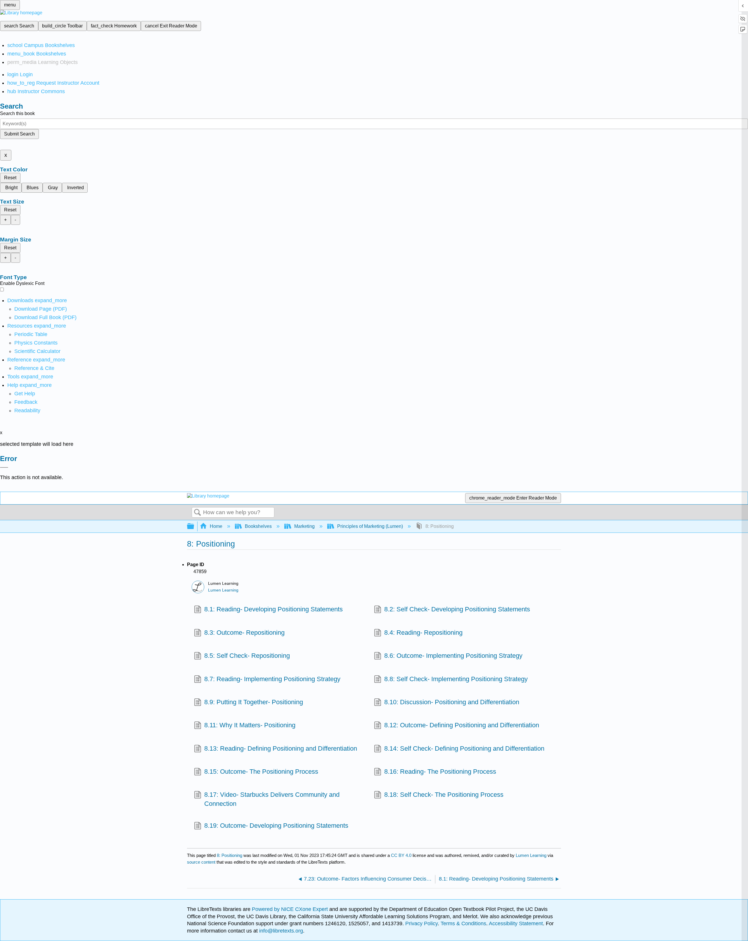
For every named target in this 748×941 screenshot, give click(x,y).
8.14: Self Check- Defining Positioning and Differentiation (464, 748)
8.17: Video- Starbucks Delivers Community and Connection (272, 799)
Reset (10, 177)
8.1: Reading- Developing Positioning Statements (273, 609)
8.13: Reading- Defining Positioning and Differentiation (280, 748)
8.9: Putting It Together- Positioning (253, 702)
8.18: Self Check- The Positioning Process (443, 794)
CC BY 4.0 (401, 855)
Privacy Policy (421, 923)
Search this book (17, 113)
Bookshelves (258, 526)
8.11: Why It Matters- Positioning (249, 725)
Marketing (304, 526)
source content (201, 862)
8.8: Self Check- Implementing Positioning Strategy (456, 679)
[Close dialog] (4, 467)
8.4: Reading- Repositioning (423, 632)
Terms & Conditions (463, 923)
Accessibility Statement (516, 923)
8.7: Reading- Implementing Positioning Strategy (272, 679)
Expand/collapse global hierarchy (194, 526)
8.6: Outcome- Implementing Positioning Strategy (453, 655)
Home (216, 526)
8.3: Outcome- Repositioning (244, 632)
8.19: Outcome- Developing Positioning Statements (276, 825)
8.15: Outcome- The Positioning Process (261, 771)
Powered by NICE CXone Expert (290, 909)
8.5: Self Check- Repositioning (247, 655)
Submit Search (19, 133)
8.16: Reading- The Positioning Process (440, 771)
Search (197, 513)
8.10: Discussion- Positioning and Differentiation (451, 702)
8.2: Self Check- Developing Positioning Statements (457, 609)
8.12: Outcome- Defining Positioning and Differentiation (461, 725)
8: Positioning (229, 855)
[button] (25, 402)
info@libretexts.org (280, 931)
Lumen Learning (223, 590)
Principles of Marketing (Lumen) (370, 526)
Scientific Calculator (37, 351)
